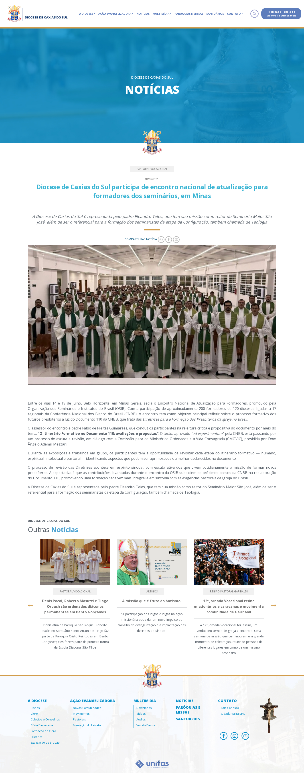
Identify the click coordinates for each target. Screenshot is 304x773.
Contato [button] (234, 14)
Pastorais (79, 719)
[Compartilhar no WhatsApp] (160, 239)
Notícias (143, 14)
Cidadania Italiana (233, 714)
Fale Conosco (230, 708)
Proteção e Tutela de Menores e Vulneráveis (281, 13)
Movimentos (81, 714)
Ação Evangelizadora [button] (114, 14)
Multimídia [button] (161, 14)
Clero (34, 714)
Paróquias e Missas (188, 14)
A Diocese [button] (86, 14)
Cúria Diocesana (42, 725)
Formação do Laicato (87, 725)
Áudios (141, 719)
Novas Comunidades (87, 708)
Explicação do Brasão (45, 742)
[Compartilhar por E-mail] (176, 239)
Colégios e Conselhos (45, 719)
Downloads (144, 708)
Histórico (37, 737)
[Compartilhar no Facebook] (168, 239)
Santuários (215, 14)
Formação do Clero (43, 731)
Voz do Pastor (145, 725)
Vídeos (141, 714)
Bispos (35, 708)
